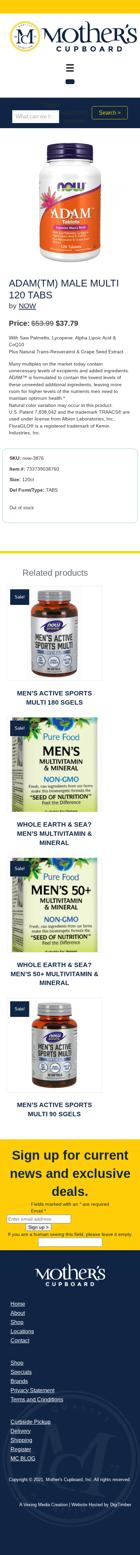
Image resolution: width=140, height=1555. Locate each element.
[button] (110, 112)
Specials (21, 1372)
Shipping (21, 1440)
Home (18, 1304)
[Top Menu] (70, 67)
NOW (27, 306)
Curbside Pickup (31, 1422)
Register (21, 1449)
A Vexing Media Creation (43, 1504)
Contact (20, 1340)
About (18, 1313)
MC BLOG (23, 1458)
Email (38, 1211)
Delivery (21, 1431)
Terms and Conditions (37, 1399)
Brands (19, 1381)
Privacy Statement (32, 1390)
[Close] (70, 81)
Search (52, 105)
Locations (22, 1331)
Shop (17, 1322)
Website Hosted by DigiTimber (101, 1504)
